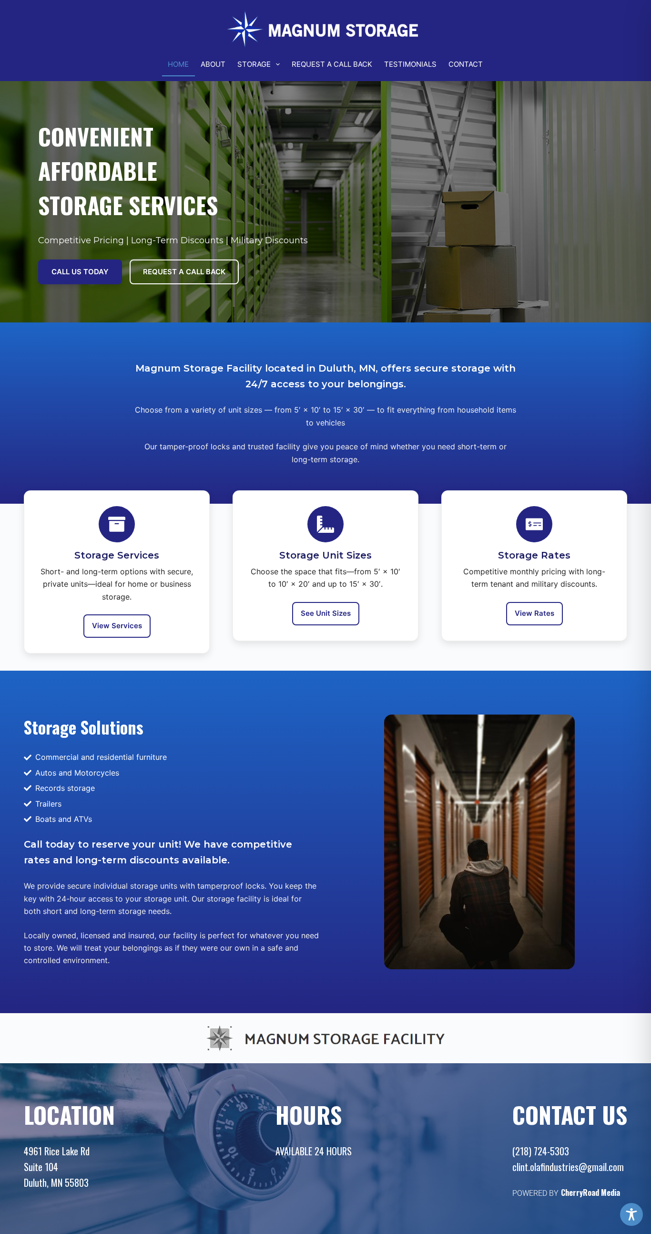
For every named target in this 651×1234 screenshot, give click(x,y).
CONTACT (465, 64)
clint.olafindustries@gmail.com (568, 1167)
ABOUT (213, 64)
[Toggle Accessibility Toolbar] (631, 1214)
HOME (178, 64)
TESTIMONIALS (410, 64)
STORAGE (254, 64)
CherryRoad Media (590, 1192)
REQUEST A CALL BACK (332, 64)
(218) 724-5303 (540, 1151)
